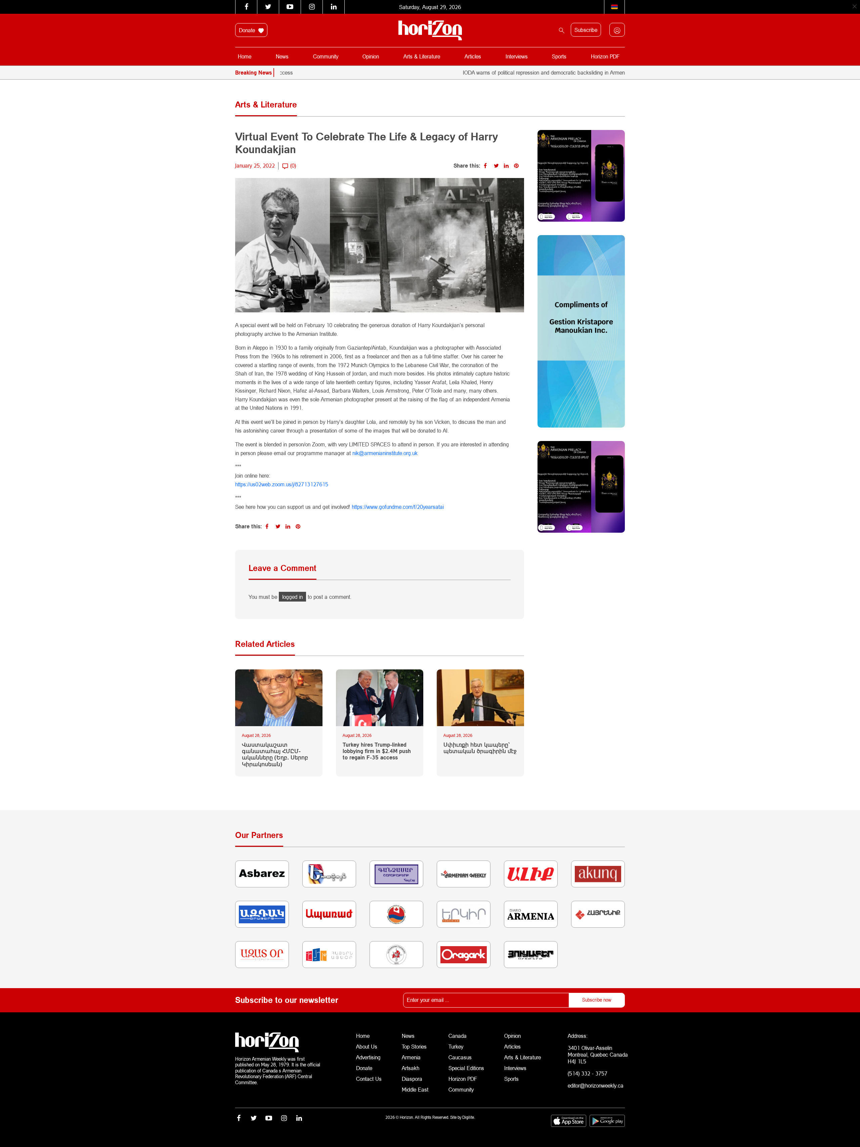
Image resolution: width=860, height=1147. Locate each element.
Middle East (415, 1089)
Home (244, 56)
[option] (599, 73)
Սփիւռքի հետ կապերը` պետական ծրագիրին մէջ (480, 747)
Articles (473, 56)
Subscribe (585, 30)
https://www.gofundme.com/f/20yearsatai (398, 506)
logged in (292, 596)
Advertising (368, 1057)
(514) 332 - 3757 (587, 1073)
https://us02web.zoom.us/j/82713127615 (281, 484)
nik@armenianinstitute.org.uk (385, 453)
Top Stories (414, 1046)
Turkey (455, 1046)
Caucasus (460, 1057)
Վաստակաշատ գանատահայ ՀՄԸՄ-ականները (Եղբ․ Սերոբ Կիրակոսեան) (275, 754)
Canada (457, 1035)
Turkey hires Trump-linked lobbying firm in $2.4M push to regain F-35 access (377, 750)
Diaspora (412, 1078)
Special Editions (466, 1068)
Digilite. (468, 1117)
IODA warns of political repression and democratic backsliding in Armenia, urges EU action (530, 72)
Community (325, 56)
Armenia (411, 1057)
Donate (248, 30)
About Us (366, 1046)
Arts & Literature (421, 56)
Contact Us (369, 1078)
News (282, 56)
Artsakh (410, 1068)
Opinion (370, 56)
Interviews (517, 56)
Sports (559, 56)
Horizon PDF (605, 56)
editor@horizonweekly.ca (596, 1085)
